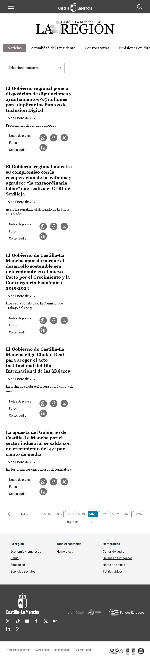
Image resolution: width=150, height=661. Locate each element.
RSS (17, 629)
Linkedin (8, 629)
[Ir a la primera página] (12, 514)
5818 (70, 514)
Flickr (55, 621)
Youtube (27, 621)
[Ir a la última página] (87, 522)
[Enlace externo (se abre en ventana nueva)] (126, 651)
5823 (126, 514)
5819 (81, 514)
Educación (18, 565)
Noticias (14, 48)
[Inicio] (36, 603)
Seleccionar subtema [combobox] (23, 68)
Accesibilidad (83, 649)
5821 (104, 514)
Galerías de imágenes (117, 558)
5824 (138, 514)
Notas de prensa (20, 136)
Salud (15, 558)
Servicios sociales (23, 571)
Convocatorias (97, 48)
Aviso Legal (42, 649)
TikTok (17, 621)
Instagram (8, 621)
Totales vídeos (113, 571)
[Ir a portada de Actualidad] (75, 29)
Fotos (13, 143)
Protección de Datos (18, 649)
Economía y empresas (26, 551)
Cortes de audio (113, 551)
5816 (47, 514)
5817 (58, 514)
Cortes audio (17, 150)
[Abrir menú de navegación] (11, 7)
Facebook (36, 621)
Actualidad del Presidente (53, 48)
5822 (115, 514)
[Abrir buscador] (139, 6)
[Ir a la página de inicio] (75, 7)
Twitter (45, 621)
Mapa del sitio (62, 649)
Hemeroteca (65, 551)
